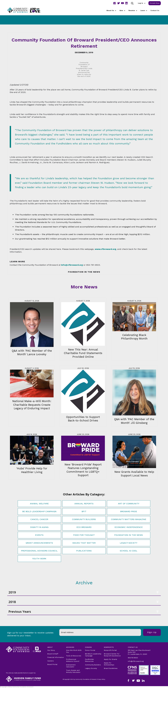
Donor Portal (90, 650)
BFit (84, 511)
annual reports (83, 503)
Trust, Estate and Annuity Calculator (73, 671)
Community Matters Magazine (128, 519)
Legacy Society (128, 543)
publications (84, 550)
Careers (50, 661)
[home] (27, 10)
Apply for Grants (110, 659)
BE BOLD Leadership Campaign (93, 655)
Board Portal (52, 664)
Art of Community (128, 503)
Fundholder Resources (89, 660)
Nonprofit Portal (110, 650)
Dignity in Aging (39, 527)
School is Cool (128, 550)
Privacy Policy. (5, 689)
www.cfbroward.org (105, 249)
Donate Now (154, 3)
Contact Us (154, 10)
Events (39, 535)
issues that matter (84, 543)
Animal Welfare (39, 503)
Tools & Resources (73, 656)
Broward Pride (128, 511)
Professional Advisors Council (39, 550)
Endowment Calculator (70, 666)
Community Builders (84, 519)
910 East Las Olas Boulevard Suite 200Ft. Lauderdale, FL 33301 (139, 652)
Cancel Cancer (39, 519)
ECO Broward (84, 527)
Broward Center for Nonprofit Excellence (112, 655)
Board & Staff (52, 654)
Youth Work (39, 558)
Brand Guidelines (110, 668)
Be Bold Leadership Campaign (39, 511)
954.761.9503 (133, 658)
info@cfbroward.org (136, 661)
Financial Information (55, 657)
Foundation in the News (128, 535)
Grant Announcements (39, 543)
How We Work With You (74, 651)
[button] (141, 3)
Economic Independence (129, 527)
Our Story (51, 650)
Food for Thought (84, 535)
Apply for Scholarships (109, 664)
